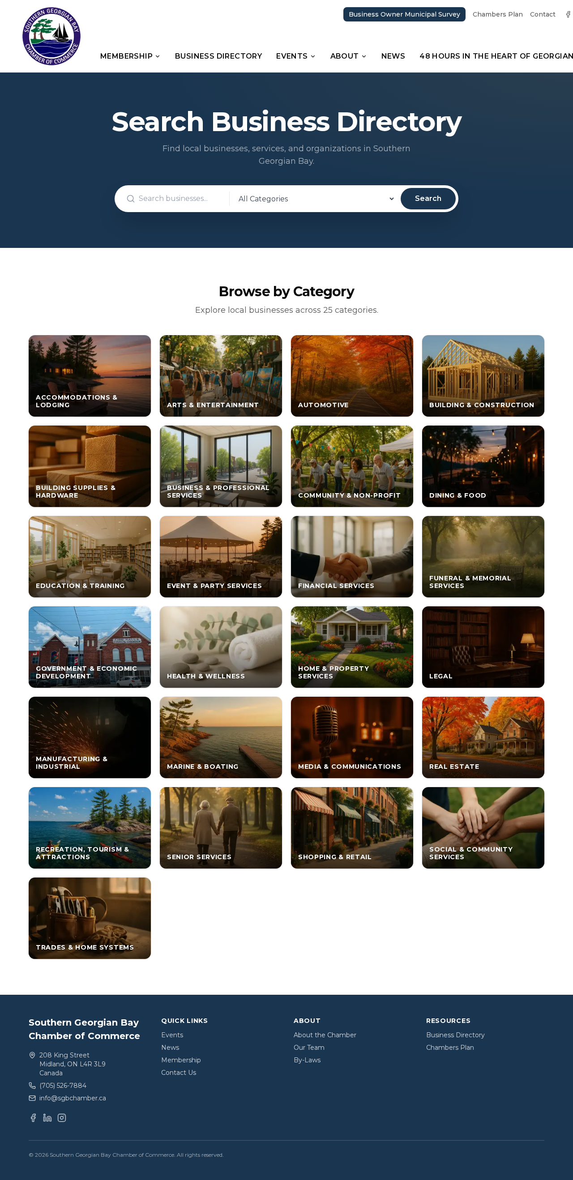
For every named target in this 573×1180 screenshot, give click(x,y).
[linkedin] (47, 1117)
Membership (126, 56)
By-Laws (307, 1060)
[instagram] (61, 1117)
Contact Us (178, 1073)
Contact (543, 14)
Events (292, 56)
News (393, 56)
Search (428, 198)
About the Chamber (325, 1035)
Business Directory (218, 56)
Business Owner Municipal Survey (404, 14)
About (344, 56)
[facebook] (568, 14)
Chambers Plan (498, 14)
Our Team (309, 1048)
